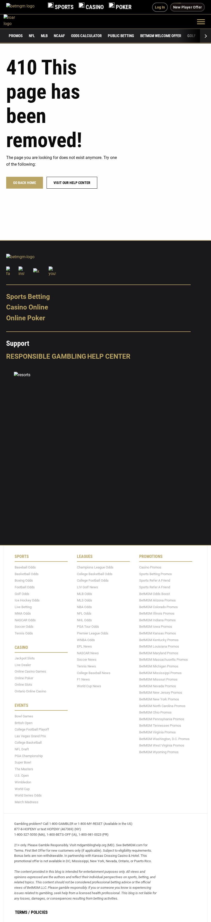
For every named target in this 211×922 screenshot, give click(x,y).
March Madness (26, 802)
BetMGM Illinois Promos (156, 613)
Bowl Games (24, 716)
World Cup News (89, 686)
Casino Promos (150, 567)
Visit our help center (72, 183)
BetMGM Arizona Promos (157, 600)
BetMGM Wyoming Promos (159, 752)
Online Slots (23, 685)
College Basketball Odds (94, 574)
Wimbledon (23, 782)
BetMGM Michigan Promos (158, 666)
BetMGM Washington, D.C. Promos (164, 739)
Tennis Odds (24, 633)
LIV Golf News (87, 587)
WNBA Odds (86, 640)
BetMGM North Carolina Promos (162, 706)
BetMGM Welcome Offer (160, 35)
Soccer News (86, 660)
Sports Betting (28, 296)
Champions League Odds (95, 567)
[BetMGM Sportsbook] (24, 7)
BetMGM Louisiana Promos (159, 646)
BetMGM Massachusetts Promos (163, 660)
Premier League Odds (92, 633)
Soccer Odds (24, 627)
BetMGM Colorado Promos (158, 607)
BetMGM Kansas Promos (157, 633)
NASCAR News (88, 653)
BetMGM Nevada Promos (157, 686)
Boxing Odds (24, 581)
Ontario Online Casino (30, 691)
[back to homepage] (15, 21)
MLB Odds (84, 594)
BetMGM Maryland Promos (158, 653)
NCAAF (59, 35)
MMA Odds (23, 613)
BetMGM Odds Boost (154, 594)
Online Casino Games (30, 671)
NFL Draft (22, 749)
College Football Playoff (32, 729)
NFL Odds (84, 613)
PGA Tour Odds (88, 627)
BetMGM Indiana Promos (157, 620)
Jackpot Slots (25, 658)
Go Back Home (24, 183)
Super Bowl (23, 762)
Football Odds (25, 587)
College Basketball (28, 743)
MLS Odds (84, 600)
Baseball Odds (25, 567)
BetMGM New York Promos (159, 699)
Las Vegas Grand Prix (30, 736)
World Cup (22, 789)
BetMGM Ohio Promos (155, 712)
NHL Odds (84, 620)
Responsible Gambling (46, 356)
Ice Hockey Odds (27, 600)
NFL (32, 35)
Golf (191, 35)
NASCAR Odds (25, 620)
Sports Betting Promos (155, 574)
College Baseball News (93, 673)
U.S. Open (22, 776)
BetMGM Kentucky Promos (159, 640)
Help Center (108, 356)
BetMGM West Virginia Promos (161, 745)
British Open (23, 723)
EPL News (84, 646)
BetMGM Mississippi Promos (160, 673)
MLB (44, 35)
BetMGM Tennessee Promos (160, 726)
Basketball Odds (27, 574)
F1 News (83, 679)
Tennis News (86, 666)
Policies (39, 912)
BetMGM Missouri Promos (158, 679)
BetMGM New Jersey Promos (160, 693)
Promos (16, 35)
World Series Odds (28, 795)
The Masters (24, 769)
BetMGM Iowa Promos (155, 627)
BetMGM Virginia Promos (157, 732)
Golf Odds (22, 594)
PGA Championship (29, 756)
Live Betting (23, 607)
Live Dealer (23, 665)
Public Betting (121, 35)
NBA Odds (84, 607)
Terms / (22, 912)
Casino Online (27, 307)
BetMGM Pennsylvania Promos (161, 719)
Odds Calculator (86, 35)
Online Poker (25, 318)
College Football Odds (93, 581)
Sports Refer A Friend (154, 581)
